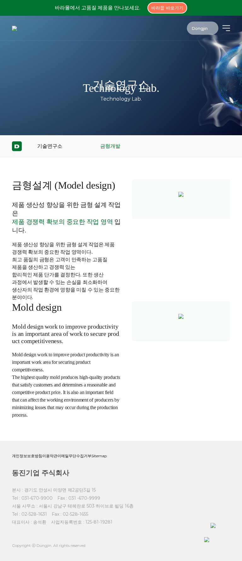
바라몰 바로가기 (167, 8)
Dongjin (200, 28)
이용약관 (49, 455)
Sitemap (99, 455)
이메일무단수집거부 (74, 455)
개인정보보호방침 (27, 455)
